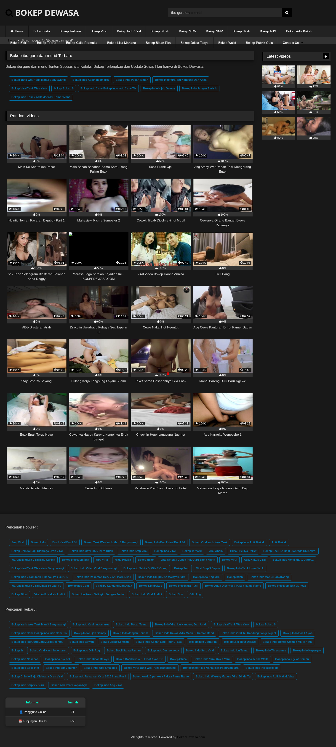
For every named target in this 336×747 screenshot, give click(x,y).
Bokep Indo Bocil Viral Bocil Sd (165, 542)
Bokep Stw (176, 594)
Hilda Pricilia (123, 559)
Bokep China (178, 659)
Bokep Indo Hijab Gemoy (159, 88)
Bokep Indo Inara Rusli (183, 585)
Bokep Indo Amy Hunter (61, 667)
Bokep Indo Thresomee (271, 650)
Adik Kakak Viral (255, 559)
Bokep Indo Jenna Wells (252, 659)
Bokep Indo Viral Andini (147, 594)
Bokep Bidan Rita (158, 42)
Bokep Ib (17, 650)
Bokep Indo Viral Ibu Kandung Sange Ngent (248, 633)
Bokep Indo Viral (129, 31)
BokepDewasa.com (191, 737)
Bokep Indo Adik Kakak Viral (275, 676)
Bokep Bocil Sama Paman (124, 650)
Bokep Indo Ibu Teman (235, 650)
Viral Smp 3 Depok (208, 568)
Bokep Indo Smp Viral (133, 551)
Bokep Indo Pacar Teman (132, 79)
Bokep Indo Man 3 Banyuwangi (269, 577)
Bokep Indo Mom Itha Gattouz (287, 585)
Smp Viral (17, 542)
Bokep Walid (227, 42)
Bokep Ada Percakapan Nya (69, 685)
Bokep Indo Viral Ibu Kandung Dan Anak (181, 79)
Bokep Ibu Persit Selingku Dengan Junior (98, 594)
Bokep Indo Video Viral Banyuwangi (94, 568)
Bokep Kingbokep (150, 585)
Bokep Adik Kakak (299, 31)
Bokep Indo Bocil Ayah (297, 633)
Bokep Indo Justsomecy (163, 650)
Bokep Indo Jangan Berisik (199, 88)
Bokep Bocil (18, 42)
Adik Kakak (279, 542)
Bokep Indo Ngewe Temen (292, 659)
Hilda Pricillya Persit (243, 551)
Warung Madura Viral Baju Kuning (33, 559)
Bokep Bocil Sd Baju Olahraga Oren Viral (289, 551)
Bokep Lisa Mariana (121, 42)
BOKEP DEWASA (46, 12)
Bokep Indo (41, 31)
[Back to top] (322, 733)
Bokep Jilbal (19, 594)
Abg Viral (102, 559)
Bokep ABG (268, 31)
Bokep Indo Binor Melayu (93, 659)
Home (19, 31)
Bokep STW (187, 31)
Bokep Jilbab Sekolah (115, 641)
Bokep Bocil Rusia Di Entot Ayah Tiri (139, 659)
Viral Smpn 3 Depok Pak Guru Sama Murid (187, 559)
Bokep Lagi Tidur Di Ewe (240, 641)
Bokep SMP (214, 31)
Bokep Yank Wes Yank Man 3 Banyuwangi (38, 79)
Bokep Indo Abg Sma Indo (100, 667)
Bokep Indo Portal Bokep (261, 667)
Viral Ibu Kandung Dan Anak (114, 585)
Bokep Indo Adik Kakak (249, 542)
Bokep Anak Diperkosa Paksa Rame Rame (233, 585)
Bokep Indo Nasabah (24, 659)
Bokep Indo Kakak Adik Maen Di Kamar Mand (40, 97)
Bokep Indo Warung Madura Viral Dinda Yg (223, 676)
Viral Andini (215, 551)
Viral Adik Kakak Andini (49, 594)
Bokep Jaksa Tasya (194, 42)
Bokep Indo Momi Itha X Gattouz (293, 559)
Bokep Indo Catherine (203, 641)
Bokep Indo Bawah (81, 641)
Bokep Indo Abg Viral (206, 577)
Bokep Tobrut (46, 42)
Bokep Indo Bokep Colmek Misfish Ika (287, 641)
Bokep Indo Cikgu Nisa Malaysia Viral (162, 577)
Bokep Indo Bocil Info (25, 667)
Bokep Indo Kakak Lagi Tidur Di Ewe (159, 641)
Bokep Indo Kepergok (307, 650)
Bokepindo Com (78, 585)
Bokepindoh (235, 577)
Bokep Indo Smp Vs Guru (27, 685)
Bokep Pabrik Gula (259, 42)
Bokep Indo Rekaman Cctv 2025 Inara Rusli (103, 577)
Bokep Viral (99, 31)
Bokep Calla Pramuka (81, 42)
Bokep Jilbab (160, 31)
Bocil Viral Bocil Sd (64, 542)
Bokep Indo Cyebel (57, 659)
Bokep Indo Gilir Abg (86, 650)
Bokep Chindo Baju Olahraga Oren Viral (37, 551)
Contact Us (291, 42)
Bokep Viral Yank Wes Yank (29, 88)
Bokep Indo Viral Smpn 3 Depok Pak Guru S (39, 577)
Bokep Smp (181, 568)
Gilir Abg (195, 594)
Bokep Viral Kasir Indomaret (48, 650)
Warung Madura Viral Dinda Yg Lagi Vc (36, 585)
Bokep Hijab (241, 31)
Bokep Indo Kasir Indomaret (90, 79)
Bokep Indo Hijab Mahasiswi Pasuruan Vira (211, 667)
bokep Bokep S (64, 88)
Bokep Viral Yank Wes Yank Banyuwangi (37, 568)
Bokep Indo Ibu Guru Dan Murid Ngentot (37, 641)
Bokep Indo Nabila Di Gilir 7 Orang (145, 568)
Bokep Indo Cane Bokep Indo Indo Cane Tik (108, 88)
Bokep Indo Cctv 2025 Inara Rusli (91, 551)
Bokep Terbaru (70, 31)
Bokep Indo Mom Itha (75, 559)
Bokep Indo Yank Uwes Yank (245, 568)
